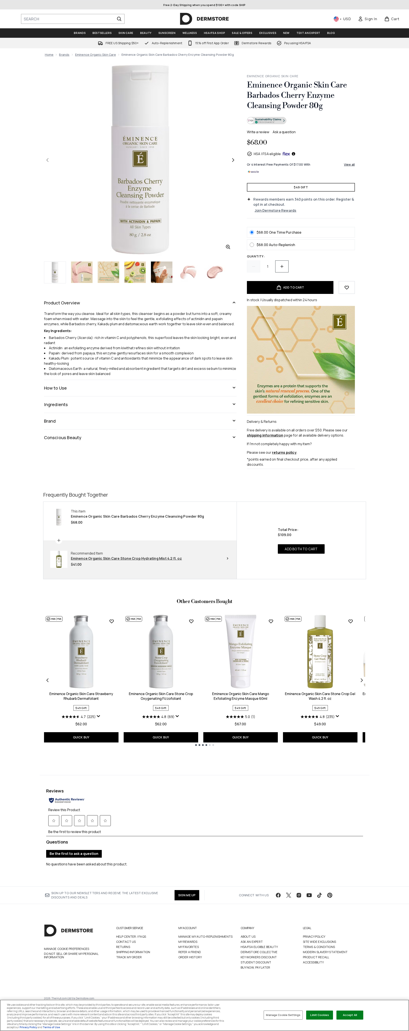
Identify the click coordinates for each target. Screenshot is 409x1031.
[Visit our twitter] (288, 895)
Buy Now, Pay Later (255, 967)
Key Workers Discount (259, 957)
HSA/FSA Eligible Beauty (259, 947)
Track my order (129, 957)
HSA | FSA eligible (267, 153)
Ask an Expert (252, 942)
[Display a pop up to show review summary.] (98, 716)
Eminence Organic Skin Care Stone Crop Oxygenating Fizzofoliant (161, 696)
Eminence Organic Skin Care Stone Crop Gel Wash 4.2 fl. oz (320, 696)
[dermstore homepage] (204, 19)
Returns (123, 947)
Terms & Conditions (319, 947)
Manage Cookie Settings (283, 1015)
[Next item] (361, 680)
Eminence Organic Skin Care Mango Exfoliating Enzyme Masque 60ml (240, 696)
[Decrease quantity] (253, 266)
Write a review (258, 132)
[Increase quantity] (282, 266)
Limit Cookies (319, 1015)
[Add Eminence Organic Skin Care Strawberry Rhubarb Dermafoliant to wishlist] (111, 621)
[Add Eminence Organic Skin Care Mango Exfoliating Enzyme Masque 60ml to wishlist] (271, 621)
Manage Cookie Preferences (66, 949)
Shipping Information (133, 952)
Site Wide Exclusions (319, 942)
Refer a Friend (189, 952)
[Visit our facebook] (278, 895)
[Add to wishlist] (347, 287)
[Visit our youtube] (309, 895)
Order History (190, 957)
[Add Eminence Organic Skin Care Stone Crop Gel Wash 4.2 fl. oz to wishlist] (350, 621)
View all (349, 164)
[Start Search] (119, 19)
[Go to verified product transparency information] (266, 120)
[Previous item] (47, 680)
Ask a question (284, 132)
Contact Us (126, 942)
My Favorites (188, 947)
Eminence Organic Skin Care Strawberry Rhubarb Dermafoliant (81, 696)
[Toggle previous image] (47, 160)
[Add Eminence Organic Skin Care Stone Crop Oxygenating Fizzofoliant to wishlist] (191, 621)
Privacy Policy (314, 936)
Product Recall (316, 957)
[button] (301, 121)
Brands (64, 55)
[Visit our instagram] (299, 895)
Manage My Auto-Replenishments (205, 936)
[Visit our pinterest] (330, 895)
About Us (248, 936)
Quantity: (256, 256)
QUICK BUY (81, 737)
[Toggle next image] (233, 160)
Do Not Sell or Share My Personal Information (71, 955)
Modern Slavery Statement (325, 952)
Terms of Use (51, 1027)
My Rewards (188, 942)
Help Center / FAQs (131, 936)
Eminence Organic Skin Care (95, 55)
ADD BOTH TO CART (301, 549)
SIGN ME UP (187, 895)
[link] (367, 19)
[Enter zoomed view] (228, 247)
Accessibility (313, 962)
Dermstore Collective (259, 952)
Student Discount (256, 962)
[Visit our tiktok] (319, 895)
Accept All (350, 1015)
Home (49, 55)
